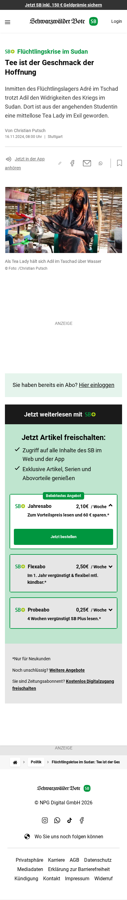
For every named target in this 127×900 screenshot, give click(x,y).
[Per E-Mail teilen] (87, 163)
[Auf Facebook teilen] (72, 163)
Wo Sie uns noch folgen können (69, 837)
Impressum (77, 878)
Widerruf (103, 878)
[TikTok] (70, 820)
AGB (74, 860)
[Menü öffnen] (7, 22)
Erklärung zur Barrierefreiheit (79, 869)
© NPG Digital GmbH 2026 (63, 803)
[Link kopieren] (60, 163)
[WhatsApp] (57, 820)
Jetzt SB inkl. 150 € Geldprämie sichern (63, 4)
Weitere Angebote (67, 670)
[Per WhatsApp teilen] (100, 163)
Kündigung (26, 878)
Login (116, 21)
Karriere (56, 860)
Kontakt (51, 878)
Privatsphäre (29, 860)
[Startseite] (15, 762)
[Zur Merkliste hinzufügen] (117, 163)
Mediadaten (30, 869)
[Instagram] (45, 820)
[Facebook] (82, 820)
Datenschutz (98, 860)
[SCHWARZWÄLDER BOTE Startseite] (63, 21)
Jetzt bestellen (63, 536)
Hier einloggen (96, 385)
